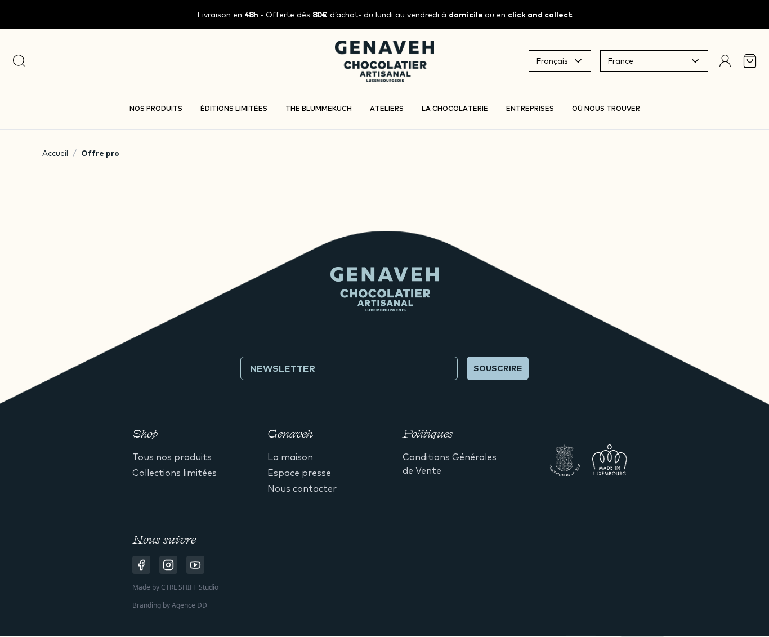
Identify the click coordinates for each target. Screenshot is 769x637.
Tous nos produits (172, 456)
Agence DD (189, 605)
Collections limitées (174, 472)
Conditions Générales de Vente (450, 463)
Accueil (55, 153)
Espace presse (299, 472)
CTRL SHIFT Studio (189, 587)
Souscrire (497, 368)
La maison (290, 456)
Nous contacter (302, 488)
